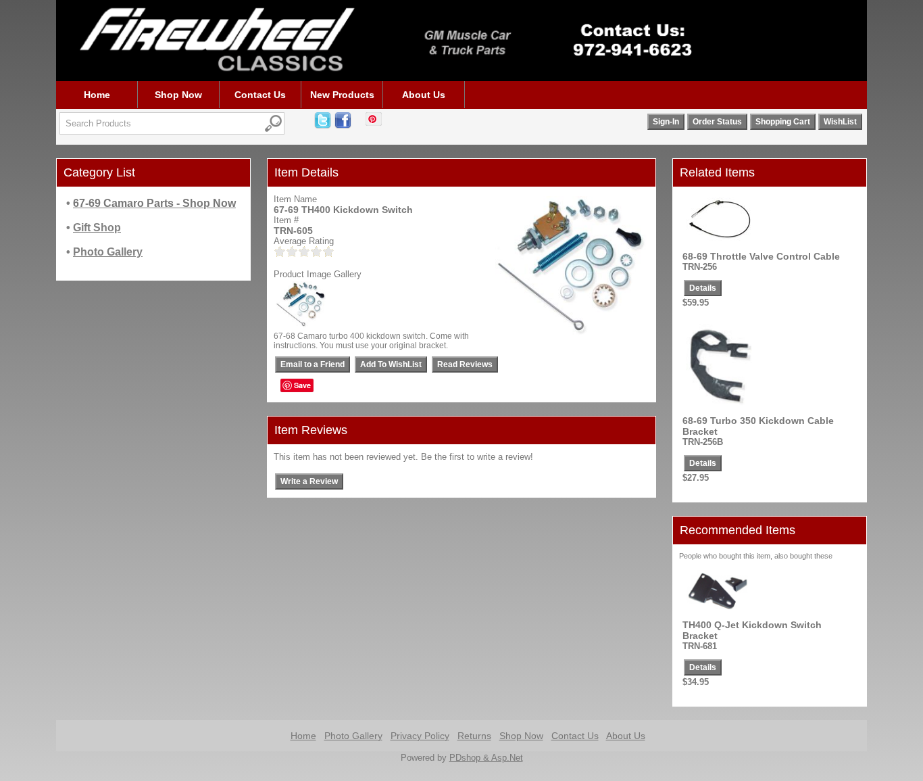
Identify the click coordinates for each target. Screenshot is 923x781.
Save (302, 385)
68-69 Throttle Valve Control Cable (761, 256)
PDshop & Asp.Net (486, 758)
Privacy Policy (420, 735)
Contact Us (260, 94)
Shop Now (178, 94)
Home (97, 94)
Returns (474, 735)
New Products (342, 94)
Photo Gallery (353, 735)
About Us (423, 94)
